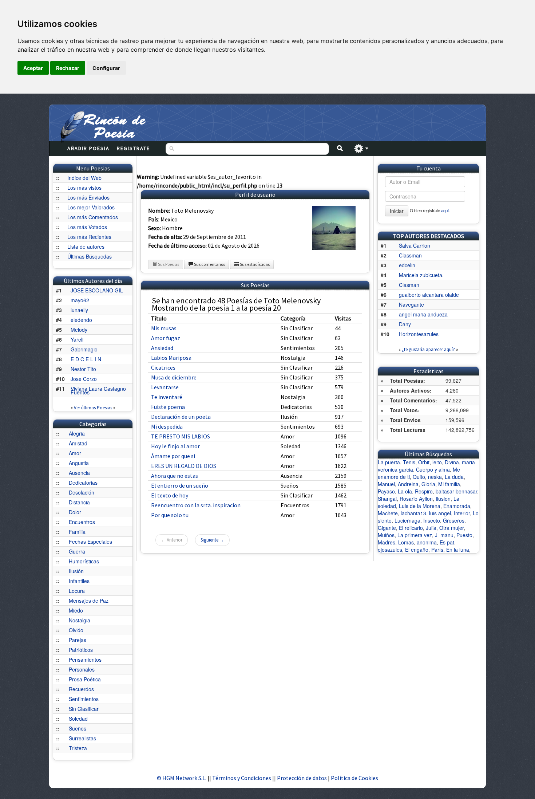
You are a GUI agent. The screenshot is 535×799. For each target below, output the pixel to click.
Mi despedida (167, 426)
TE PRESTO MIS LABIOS (180, 436)
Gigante (387, 527)
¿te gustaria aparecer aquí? (428, 349)
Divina (452, 462)
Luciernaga (407, 520)
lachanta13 (413, 513)
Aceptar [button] (33, 68)
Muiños (386, 535)
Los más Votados (87, 227)
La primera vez (414, 535)
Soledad (78, 718)
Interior (462, 513)
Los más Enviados (88, 197)
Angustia (79, 463)
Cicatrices (163, 367)
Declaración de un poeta (181, 416)
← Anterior (171, 540)
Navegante (411, 304)
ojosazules (390, 549)
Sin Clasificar (84, 708)
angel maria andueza (423, 314)
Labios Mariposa (171, 357)
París (437, 549)
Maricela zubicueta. (421, 275)
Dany (405, 324)
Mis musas (164, 328)
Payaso (386, 491)
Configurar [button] (106, 68)
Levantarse (165, 387)
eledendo (81, 319)
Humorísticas (84, 561)
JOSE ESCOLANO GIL (97, 290)
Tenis (409, 462)
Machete (388, 513)
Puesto (464, 535)
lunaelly (79, 310)
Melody (79, 329)
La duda (454, 476)
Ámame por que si (173, 456)
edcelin (407, 265)
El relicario (411, 527)
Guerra (77, 551)
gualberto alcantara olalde (429, 294)
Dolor (75, 512)
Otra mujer (451, 527)
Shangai (387, 498)
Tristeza (78, 748)
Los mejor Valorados (91, 207)
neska (435, 476)
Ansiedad (162, 347)
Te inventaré (166, 397)
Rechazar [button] (67, 68)
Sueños (77, 728)
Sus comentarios (209, 264)
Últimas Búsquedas (89, 256)
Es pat (447, 542)
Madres (386, 542)
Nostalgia (79, 620)
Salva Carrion (414, 245)
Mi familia (449, 484)
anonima (427, 542)
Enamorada (456, 505)
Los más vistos (84, 187)
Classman (410, 255)
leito (437, 462)
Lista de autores (85, 246)
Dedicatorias (83, 482)
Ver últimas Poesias (93, 408)
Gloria (428, 484)
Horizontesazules (419, 334)
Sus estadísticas (254, 264)
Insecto (431, 520)
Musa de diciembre (174, 377)
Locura (77, 590)
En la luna (457, 549)
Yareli (77, 339)
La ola (405, 491)
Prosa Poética (85, 679)
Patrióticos (81, 649)
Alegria (77, 433)
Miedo (76, 610)
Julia (431, 527)
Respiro (424, 491)
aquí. (445, 210)
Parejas (77, 639)
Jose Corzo (84, 378)
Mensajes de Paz (88, 600)
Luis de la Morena (419, 505)
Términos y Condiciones (241, 778)
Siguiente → (212, 540)
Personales (82, 669)
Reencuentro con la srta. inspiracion (196, 505)
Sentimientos (84, 698)
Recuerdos (81, 689)
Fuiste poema (168, 406)
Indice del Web (84, 177)
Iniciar (397, 210)
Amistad (78, 443)
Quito (419, 476)
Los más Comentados (92, 217)
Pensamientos (85, 659)
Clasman (409, 284)
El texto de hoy (169, 495)
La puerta (389, 462)
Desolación (81, 492)
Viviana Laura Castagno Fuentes (98, 390)
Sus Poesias (168, 264)
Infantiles (79, 581)
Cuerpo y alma (433, 469)
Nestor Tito (83, 369)
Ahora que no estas (174, 475)
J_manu (444, 535)
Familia (77, 531)
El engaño (416, 549)
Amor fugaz (165, 338)
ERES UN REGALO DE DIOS (183, 465)
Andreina (408, 484)
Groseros (453, 520)
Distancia (79, 502)
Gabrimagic (84, 349)
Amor (75, 453)
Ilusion (443, 498)
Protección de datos (302, 778)
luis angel (440, 513)
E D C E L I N (86, 359)
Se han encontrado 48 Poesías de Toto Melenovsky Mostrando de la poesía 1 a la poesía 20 (236, 304)
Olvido (76, 630)
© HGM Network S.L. (181, 778)
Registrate (133, 148)
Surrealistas (82, 738)
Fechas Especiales (90, 541)
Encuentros (82, 522)
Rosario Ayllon (416, 498)
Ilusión (76, 571)
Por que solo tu (170, 515)
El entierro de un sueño (179, 485)
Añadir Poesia (88, 148)
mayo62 (80, 300)
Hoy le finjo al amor (175, 446)
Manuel (386, 484)
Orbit (423, 462)
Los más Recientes (89, 236)
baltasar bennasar (456, 491)
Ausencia (79, 472)
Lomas (406, 542)
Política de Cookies (354, 778)
